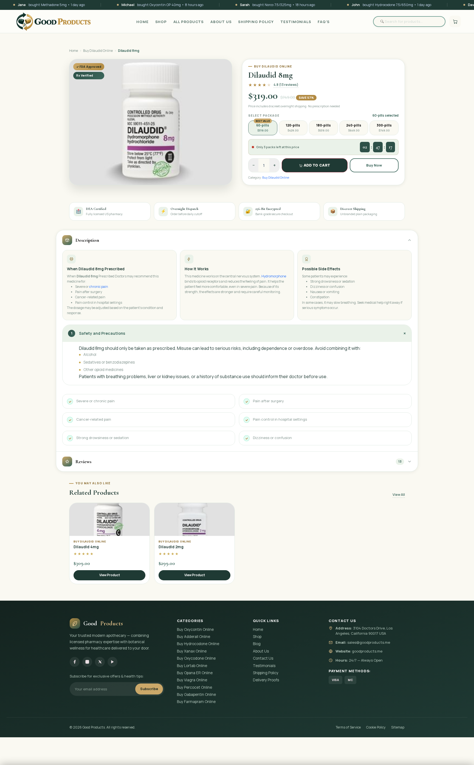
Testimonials (295, 21)
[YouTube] (112, 662)
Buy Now (374, 165)
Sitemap (397, 727)
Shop (161, 21)
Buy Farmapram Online (196, 701)
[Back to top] (460, 754)
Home (142, 21)
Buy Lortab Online (192, 665)
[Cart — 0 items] (455, 21)
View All (399, 494)
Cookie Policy (376, 727)
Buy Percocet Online (194, 687)
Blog (257, 643)
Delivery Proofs (266, 679)
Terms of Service (348, 727)
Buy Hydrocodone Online (198, 643)
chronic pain (98, 286)
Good (103, 623)
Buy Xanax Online (192, 651)
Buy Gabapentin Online (196, 694)
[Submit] (379, 21)
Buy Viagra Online (192, 679)
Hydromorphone (273, 276)
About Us (221, 21)
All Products (188, 21)
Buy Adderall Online (193, 636)
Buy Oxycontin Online (195, 629)
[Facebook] (75, 662)
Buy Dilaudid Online (98, 50)
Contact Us (263, 658)
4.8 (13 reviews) (285, 84)
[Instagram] (87, 662)
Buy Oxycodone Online (196, 658)
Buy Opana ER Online (195, 672)
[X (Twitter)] (100, 662)
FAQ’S (323, 21)
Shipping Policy (256, 21)
